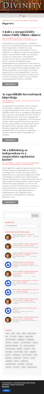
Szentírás (29, 364)
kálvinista (9, 358)
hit (21, 346)
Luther (33, 358)
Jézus (26, 352)
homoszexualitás (29, 346)
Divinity (20, 38)
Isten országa (18, 352)
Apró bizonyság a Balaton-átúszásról (24, 309)
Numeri (16, 361)
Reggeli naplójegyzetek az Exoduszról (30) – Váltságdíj (25, 254)
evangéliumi (30, 339)
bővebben (10, 84)
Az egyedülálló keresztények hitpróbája (21, 95)
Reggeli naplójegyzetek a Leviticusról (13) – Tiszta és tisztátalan (23, 263)
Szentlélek (21, 364)
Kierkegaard (16, 355)
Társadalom (17, 40)
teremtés (16, 367)
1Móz (7, 333)
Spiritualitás (7, 40)
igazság (19, 349)
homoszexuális (10, 349)
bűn (7, 336)
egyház (21, 336)
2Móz (13, 333)
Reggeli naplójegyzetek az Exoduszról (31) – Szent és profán (25, 245)
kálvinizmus (17, 358)
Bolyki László (32, 333)
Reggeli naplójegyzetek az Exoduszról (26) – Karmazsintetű (25, 300)
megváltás (9, 361)
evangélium (21, 339)
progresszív (24, 361)
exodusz (15, 343)
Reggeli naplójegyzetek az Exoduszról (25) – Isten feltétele (25, 318)
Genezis (35, 343)
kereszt (8, 355)
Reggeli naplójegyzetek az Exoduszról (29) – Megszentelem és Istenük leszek (25, 273)
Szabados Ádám (11, 364)
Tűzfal (23, 367)
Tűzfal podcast (32, 367)
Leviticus (26, 358)
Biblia (24, 333)
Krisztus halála (26, 355)
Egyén (24, 101)
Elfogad (6, 390)
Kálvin (35, 355)
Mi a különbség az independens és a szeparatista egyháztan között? (18, 154)
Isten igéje (9, 352)
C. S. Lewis (13, 336)
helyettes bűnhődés (12, 346)
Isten (33, 349)
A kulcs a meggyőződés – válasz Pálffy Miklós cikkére (21, 33)
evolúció (8, 343)
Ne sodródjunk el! (29, 235)
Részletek (5, 386)
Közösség (27, 38)
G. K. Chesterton (26, 343)
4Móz (18, 333)
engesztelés (29, 336)
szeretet (8, 367)
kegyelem (33, 352)
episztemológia (10, 339)
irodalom (27, 349)
